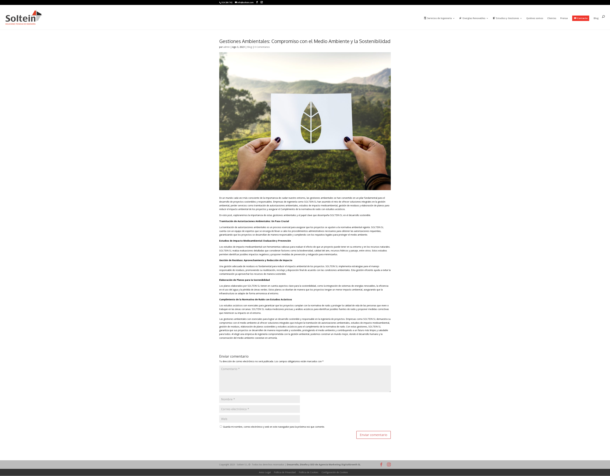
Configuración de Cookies (335, 472)
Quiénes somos (534, 18)
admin (226, 46)
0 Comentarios (262, 46)
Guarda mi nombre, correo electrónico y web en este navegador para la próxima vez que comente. (274, 426)
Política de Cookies (308, 472)
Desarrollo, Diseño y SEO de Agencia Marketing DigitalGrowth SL (324, 464)
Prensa (564, 18)
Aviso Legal (265, 472)
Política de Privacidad (285, 472)
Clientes (551, 18)
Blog (596, 18)
